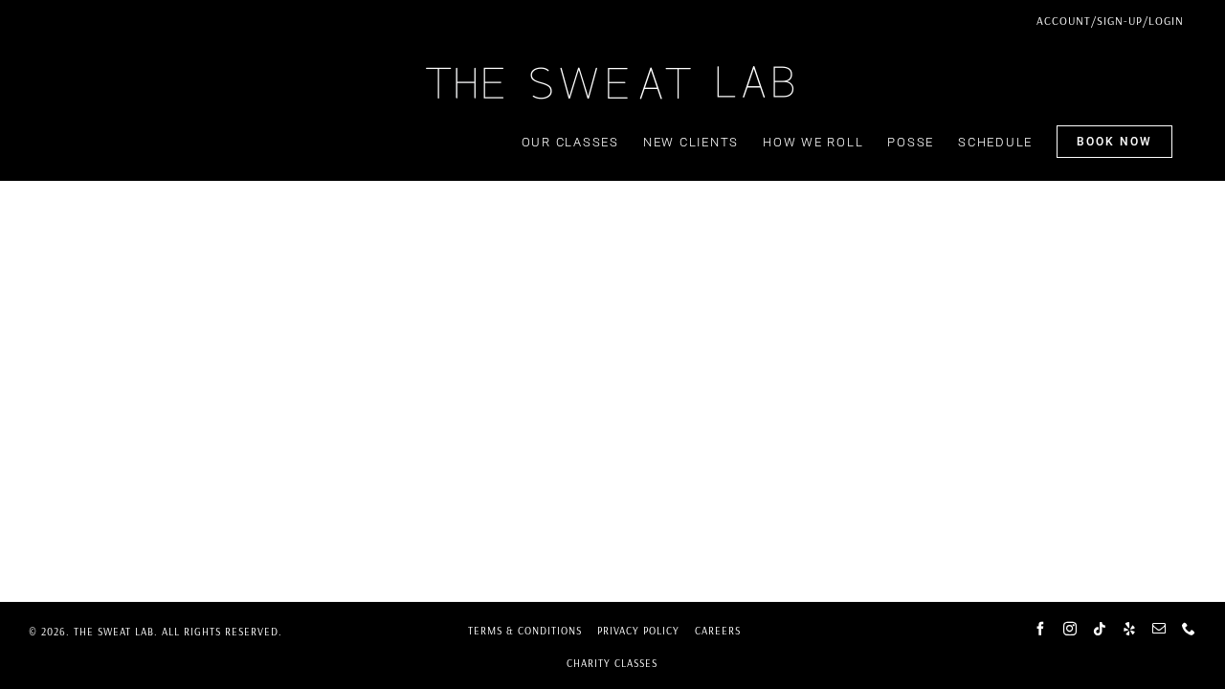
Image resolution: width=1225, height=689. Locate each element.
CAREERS (718, 630)
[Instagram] (1070, 628)
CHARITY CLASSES (612, 663)
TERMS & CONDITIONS (525, 630)
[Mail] (1159, 628)
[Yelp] (1130, 628)
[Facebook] (1041, 628)
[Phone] (1189, 628)
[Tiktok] (1100, 628)
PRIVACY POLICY (638, 630)
